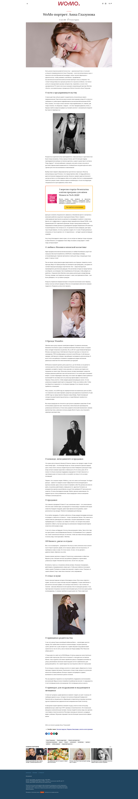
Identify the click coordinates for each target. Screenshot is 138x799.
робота (48, 744)
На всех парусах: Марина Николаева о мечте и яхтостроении (75, 729)
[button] (110, 3)
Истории (69, 11)
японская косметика (51, 742)
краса (60, 742)
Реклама (34, 772)
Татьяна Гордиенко (74, 19)
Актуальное (29, 776)
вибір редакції (56, 744)
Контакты (28, 772)
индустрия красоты (67, 744)
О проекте (41, 772)
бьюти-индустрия (61, 740)
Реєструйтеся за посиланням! (74, 207)
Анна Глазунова (50, 740)
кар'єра (88, 742)
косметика (80, 742)
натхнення (73, 742)
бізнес (66, 742)
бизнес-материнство (74, 740)
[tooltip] (103, 3)
